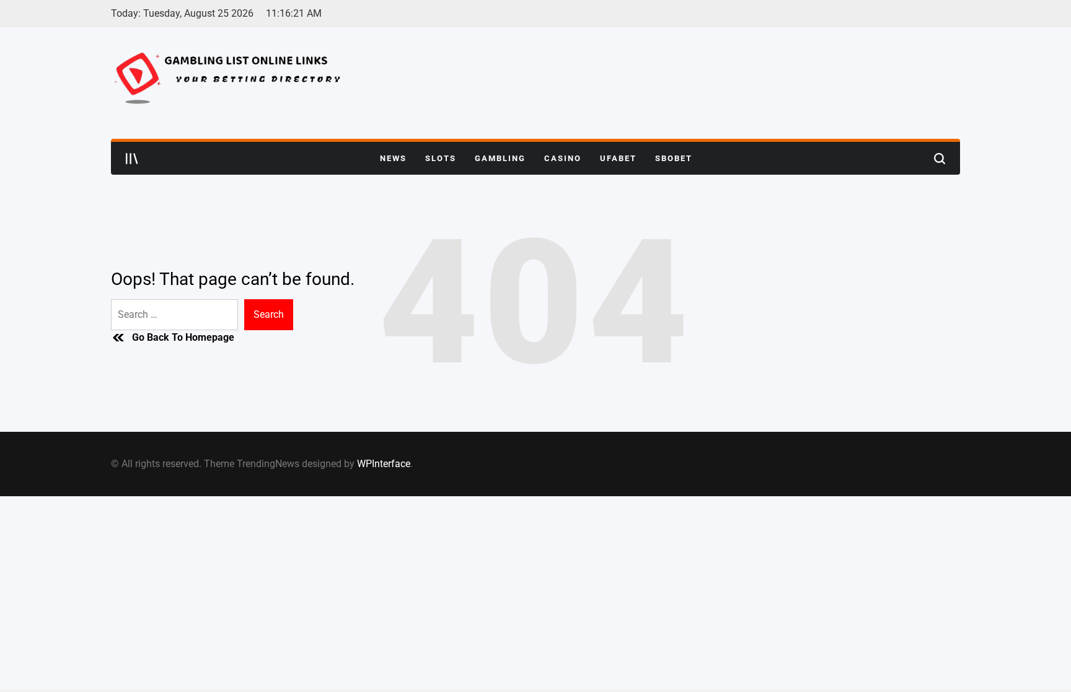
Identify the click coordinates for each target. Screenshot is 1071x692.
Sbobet (673, 158)
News (393, 158)
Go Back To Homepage (183, 337)
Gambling (500, 158)
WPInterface (383, 464)
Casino (562, 158)
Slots (440, 158)
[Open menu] (132, 158)
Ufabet (618, 158)
